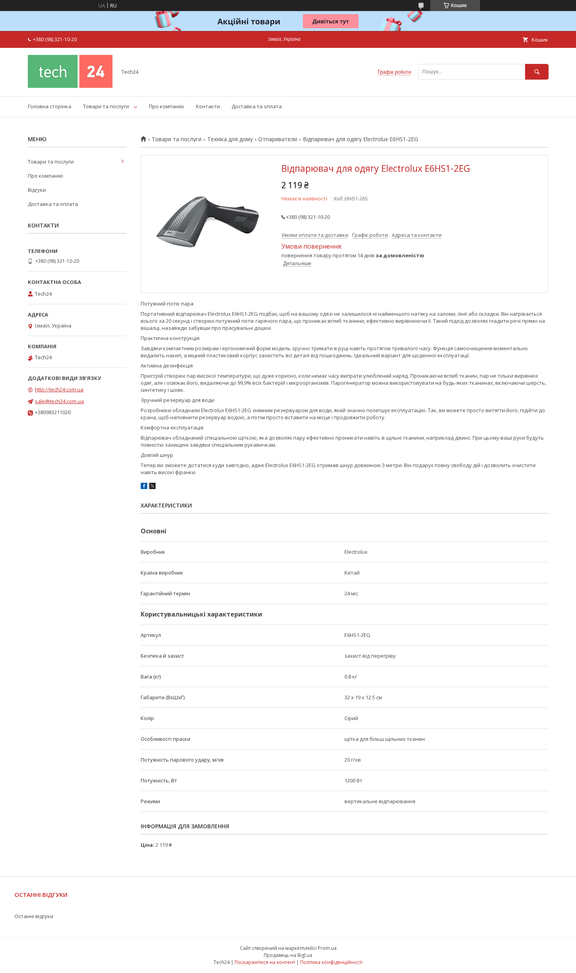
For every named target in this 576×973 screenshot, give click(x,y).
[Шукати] (537, 71)
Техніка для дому (230, 139)
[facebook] (144, 487)
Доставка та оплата (257, 106)
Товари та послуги (106, 106)
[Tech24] (70, 85)
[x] (152, 487)
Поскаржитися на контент (265, 962)
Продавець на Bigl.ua (288, 955)
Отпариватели (277, 139)
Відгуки (37, 189)
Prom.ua (327, 948)
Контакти (208, 106)
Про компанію (166, 106)
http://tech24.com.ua (59, 389)
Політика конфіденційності (331, 962)
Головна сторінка (49, 106)
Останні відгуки (33, 916)
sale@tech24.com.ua (59, 401)
